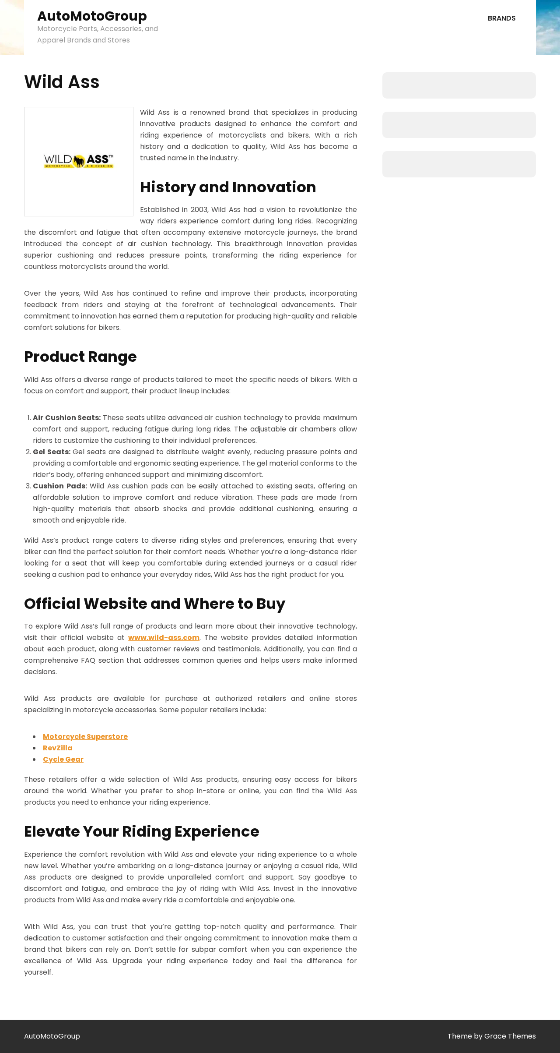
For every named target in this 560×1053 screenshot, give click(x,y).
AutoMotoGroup (92, 16)
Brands (502, 18)
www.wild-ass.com (164, 638)
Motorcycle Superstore (85, 736)
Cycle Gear (63, 759)
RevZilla (58, 748)
